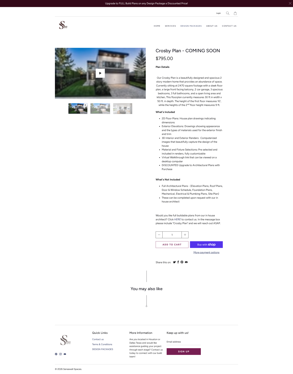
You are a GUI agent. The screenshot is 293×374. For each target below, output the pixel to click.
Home (157, 26)
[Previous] (59, 73)
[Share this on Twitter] (174, 262)
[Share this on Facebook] (178, 262)
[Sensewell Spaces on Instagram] (60, 354)
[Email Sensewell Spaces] (65, 354)
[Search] (228, 13)
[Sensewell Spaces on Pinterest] (56, 354)
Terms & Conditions (102, 344)
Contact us (229, 26)
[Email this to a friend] (186, 262)
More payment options (206, 252)
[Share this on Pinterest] (182, 262)
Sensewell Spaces (72, 369)
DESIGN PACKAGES (191, 26)
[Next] (140, 73)
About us (211, 26)
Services (170, 26)
